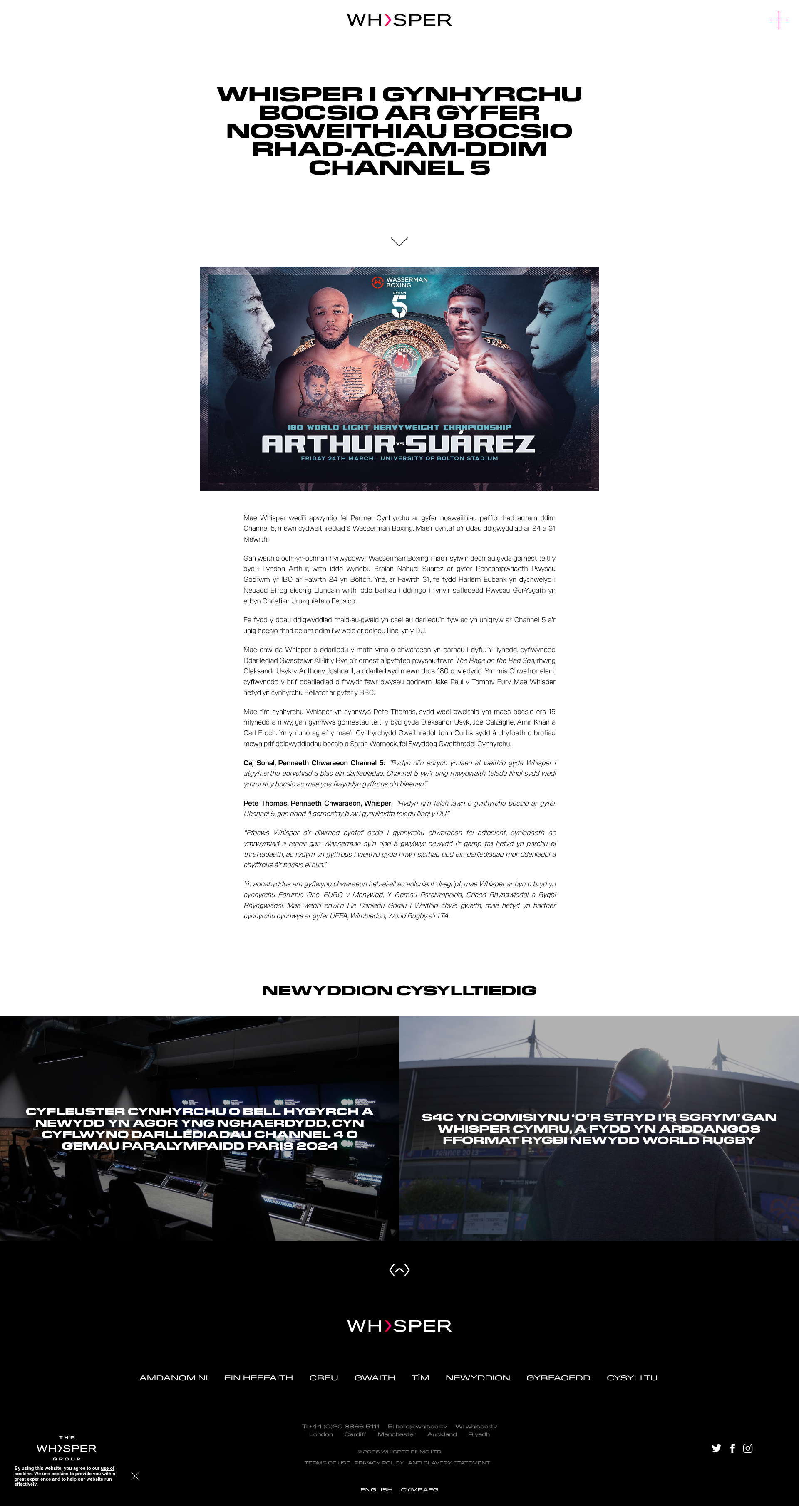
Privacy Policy (379, 1463)
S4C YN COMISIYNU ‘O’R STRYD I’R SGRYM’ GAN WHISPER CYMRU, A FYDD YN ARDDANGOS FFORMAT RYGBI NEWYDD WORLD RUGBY (599, 1128)
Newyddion (478, 1377)
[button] (779, 20)
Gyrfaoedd (558, 1377)
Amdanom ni (173, 1377)
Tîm (420, 1377)
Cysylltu (633, 1377)
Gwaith (375, 1377)
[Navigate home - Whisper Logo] (399, 1326)
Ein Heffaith (258, 1377)
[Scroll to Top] (399, 1269)
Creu (323, 1377)
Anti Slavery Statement (449, 1463)
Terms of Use (327, 1463)
